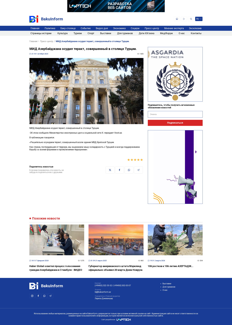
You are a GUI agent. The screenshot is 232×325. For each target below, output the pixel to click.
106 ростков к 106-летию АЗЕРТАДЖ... (170, 266)
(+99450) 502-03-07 (122, 285)
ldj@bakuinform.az (103, 292)
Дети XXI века (146, 33)
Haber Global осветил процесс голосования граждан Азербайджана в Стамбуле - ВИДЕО (55, 268)
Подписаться (175, 122)
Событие (86, 28)
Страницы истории (40, 33)
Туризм (77, 33)
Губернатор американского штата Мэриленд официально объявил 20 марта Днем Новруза (115, 268)
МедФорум (166, 33)
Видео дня (102, 28)
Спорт (91, 33)
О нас (182, 33)
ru (197, 19)
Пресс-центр (152, 28)
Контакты (196, 33)
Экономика (119, 28)
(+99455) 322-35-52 (103, 285)
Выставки (105, 33)
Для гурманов (125, 33)
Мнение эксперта (174, 28)
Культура (62, 33)
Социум (135, 28)
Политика (50, 28)
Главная (34, 28)
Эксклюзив (195, 28)
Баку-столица (68, 28)
